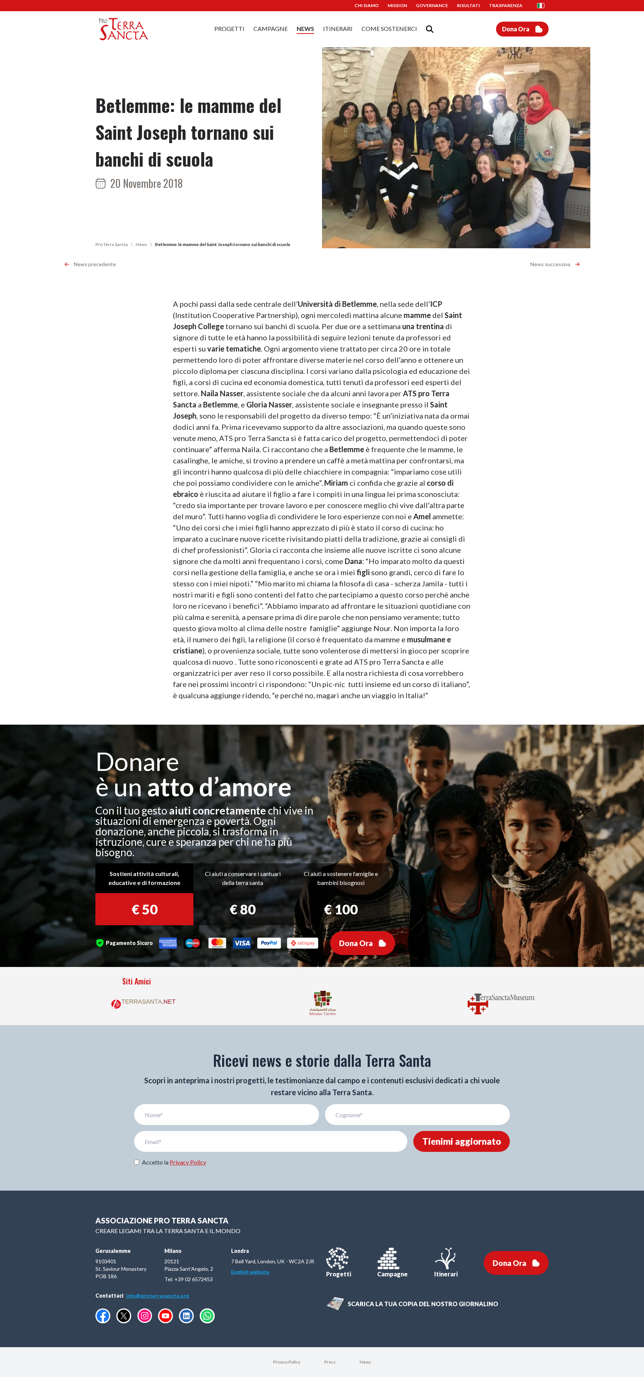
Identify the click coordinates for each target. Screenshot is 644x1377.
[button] (543, 5)
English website (250, 1272)
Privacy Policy (188, 1162)
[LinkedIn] (186, 1315)
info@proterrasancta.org (157, 1295)
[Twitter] (123, 1315)
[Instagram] (144, 1315)
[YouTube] (165, 1315)
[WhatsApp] (207, 1315)
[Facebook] (102, 1315)
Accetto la (174, 1162)
